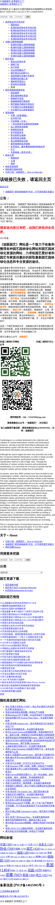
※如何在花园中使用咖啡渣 (13, 609)
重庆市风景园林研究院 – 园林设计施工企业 (25, 820)
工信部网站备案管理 (9, 891)
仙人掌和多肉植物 (19, 127)
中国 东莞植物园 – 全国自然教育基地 (22, 780)
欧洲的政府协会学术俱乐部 (23, 30)
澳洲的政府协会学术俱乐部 (23, 36)
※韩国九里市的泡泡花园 (11, 623)
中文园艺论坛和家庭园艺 (22, 107)
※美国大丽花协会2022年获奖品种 (16, 614)
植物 (41, 856)
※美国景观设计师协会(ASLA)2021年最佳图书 (21, 617)
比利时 (14, 861)
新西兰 (34, 853)
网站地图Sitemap (13, 547)
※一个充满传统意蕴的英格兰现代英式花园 (20, 640)
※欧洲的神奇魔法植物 (10, 691)
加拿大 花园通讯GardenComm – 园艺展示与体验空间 (29, 755)
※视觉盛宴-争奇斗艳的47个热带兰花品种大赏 (21, 611)
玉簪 (3, 866)
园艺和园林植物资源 (15, 90)
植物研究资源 (17, 98)
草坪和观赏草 (17, 132)
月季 (10, 857)
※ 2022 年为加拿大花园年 (12, 679)
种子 (34, 865)
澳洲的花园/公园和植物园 (23, 50)
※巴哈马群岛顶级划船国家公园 (15, 657)
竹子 (13, 149)
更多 (2, 694)
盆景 (25, 866)
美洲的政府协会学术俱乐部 (23, 33)
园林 (20, 849)
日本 (43, 853)
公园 (23, 845)
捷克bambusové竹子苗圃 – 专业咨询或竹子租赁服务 (29, 715)
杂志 (17, 857)
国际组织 (15, 25)
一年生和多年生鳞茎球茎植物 (24, 124)
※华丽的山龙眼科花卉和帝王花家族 (17, 648)
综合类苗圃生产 (18, 70)
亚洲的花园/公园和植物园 (23, 44)
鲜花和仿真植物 (18, 84)
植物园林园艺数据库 (20, 101)
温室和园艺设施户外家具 (22, 76)
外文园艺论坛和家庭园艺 (22, 110)
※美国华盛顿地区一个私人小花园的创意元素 (21, 637)
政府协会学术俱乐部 (15, 22)
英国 (28, 875)
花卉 (23, 871)
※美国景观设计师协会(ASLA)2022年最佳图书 (21, 620)
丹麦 (16, 845)
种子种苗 (15, 67)
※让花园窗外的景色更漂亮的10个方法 (18, 603)
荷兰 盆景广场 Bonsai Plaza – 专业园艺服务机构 (27, 817)
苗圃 (14, 875)
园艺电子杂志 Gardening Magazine (20, 587)
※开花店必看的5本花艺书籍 (13, 674)
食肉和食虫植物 (18, 138)
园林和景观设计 (18, 81)
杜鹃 (24, 857)
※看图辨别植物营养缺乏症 (13, 606)
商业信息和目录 (18, 61)
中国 (6, 844)
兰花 (33, 844)
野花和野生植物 (18, 135)
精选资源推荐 (11, 166)
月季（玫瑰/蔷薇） (19, 115)
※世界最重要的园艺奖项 (11, 628)
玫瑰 (11, 866)
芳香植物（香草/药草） (22, 152)
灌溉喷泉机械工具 (19, 78)
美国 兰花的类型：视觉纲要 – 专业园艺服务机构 (28, 783)
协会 (7, 848)
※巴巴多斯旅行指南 (9, 654)
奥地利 (13, 853)
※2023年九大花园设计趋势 (13, 643)
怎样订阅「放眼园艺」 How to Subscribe (23, 172)
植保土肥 (9, 155)
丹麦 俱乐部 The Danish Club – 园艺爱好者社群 (27, 791)
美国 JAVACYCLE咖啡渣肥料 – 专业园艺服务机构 (28, 828)
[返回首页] (12, 1)
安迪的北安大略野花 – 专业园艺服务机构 (24, 794)
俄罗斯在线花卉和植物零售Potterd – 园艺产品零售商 (29, 738)
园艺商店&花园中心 (20, 73)
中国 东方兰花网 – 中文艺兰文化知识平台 (24, 763)
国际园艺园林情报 (13, 169)
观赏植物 (9, 112)
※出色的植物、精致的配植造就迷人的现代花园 (22, 634)
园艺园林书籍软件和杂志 (22, 104)
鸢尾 (25, 879)
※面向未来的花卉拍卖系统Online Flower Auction (22, 682)
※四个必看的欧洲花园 (10, 677)
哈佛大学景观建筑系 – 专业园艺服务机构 (24, 729)
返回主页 (4, 187)
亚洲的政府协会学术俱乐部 (23, 27)
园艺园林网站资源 (19, 95)
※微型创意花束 (7, 668)
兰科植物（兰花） (19, 121)
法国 (22, 861)
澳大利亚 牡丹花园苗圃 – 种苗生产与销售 (24, 831)
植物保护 (15, 158)
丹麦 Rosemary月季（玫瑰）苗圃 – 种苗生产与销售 (29, 766)
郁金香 (18, 879)
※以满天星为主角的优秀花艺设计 (16, 671)
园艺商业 (9, 59)
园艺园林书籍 (11, 585)
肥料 (13, 164)
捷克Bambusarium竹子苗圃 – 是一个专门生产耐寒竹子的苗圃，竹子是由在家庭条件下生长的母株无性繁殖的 (29, 806)
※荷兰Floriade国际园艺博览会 (14, 645)
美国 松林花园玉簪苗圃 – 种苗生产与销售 (24, 712)
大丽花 (4, 853)
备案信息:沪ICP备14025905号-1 (14, 896)
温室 (30, 861)
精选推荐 (15, 93)
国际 (44, 849)
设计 (8, 879)
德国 (23, 852)
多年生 (51, 849)
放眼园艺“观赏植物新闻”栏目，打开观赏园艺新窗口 (29, 192)
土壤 (13, 161)
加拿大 (46, 844)
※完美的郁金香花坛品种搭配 (14, 631)
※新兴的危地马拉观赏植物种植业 (16, 665)
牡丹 (50, 861)
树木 (32, 857)
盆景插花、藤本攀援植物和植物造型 (28, 147)
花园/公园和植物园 (14, 42)
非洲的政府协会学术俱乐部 (23, 39)
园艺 (33, 848)
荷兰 (42, 875)
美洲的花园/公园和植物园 (23, 53)
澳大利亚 (40, 861)
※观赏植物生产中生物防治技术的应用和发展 (21, 662)
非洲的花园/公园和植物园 (23, 56)
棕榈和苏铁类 (17, 129)
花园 (35, 870)
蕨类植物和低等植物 (20, 144)
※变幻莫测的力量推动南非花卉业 (16, 651)
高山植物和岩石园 (19, 141)
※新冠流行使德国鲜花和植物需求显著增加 (20, 685)
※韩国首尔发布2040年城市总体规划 (17, 626)
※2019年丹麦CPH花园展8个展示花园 (17, 688)
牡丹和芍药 (16, 118)
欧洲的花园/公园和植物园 (23, 47)
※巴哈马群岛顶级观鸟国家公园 (15, 660)
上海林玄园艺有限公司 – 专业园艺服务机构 (25, 746)
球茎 (18, 866)
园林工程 (15, 64)
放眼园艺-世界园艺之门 (11, 4)
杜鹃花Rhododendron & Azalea (19, 590)
